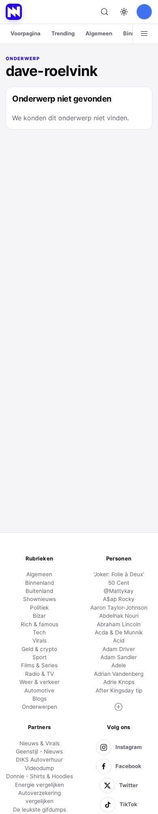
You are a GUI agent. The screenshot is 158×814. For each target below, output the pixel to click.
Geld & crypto (39, 649)
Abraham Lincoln (119, 624)
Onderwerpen (39, 706)
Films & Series (39, 665)
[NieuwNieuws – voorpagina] (14, 12)
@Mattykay (119, 591)
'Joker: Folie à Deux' (119, 574)
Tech (39, 632)
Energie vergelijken (39, 784)
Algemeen (98, 33)
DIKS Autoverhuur (39, 759)
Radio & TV (39, 674)
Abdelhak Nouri (119, 615)
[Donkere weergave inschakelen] (124, 12)
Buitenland (39, 591)
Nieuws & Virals (39, 743)
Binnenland (39, 583)
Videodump (39, 768)
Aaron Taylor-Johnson (118, 607)
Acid (118, 640)
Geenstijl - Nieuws (39, 751)
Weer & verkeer (39, 682)
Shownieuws (39, 599)
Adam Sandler (118, 657)
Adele (118, 665)
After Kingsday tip (119, 690)
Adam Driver (118, 649)
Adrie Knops (119, 682)
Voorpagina (26, 33)
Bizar (39, 615)
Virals (39, 640)
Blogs (39, 698)
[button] (119, 707)
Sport (39, 657)
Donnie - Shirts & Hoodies (39, 776)
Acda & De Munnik (119, 632)
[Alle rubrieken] (144, 33)
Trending (63, 33)
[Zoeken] (104, 12)
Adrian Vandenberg (118, 674)
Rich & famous (39, 624)
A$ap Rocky (119, 599)
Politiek (39, 607)
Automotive (39, 690)
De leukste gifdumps (39, 809)
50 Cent (118, 583)
